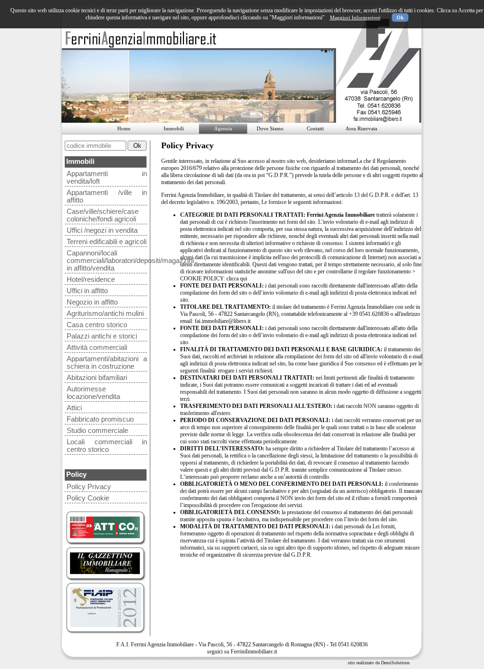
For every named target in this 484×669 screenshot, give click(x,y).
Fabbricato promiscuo (100, 419)
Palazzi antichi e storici (102, 336)
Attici (74, 408)
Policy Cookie (88, 498)
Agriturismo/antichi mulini (105, 313)
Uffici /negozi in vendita (102, 230)
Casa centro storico (97, 325)
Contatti (315, 128)
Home (124, 128)
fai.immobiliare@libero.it (223, 321)
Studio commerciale (97, 430)
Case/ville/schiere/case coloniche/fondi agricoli (102, 215)
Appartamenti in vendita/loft (107, 177)
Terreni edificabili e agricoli (107, 242)
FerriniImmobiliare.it (254, 651)
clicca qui (236, 278)
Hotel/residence (91, 279)
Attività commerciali (97, 347)
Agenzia (223, 128)
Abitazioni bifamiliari (97, 377)
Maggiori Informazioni (355, 17)
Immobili (173, 128)
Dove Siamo (270, 128)
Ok (400, 17)
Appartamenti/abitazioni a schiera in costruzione (107, 362)
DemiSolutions (395, 662)
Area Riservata (361, 128)
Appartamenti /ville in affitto (107, 196)
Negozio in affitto (92, 302)
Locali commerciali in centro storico (107, 445)
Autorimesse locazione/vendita (93, 392)
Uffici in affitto (87, 291)
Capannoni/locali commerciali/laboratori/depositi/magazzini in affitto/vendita (107, 260)
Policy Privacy (89, 487)
